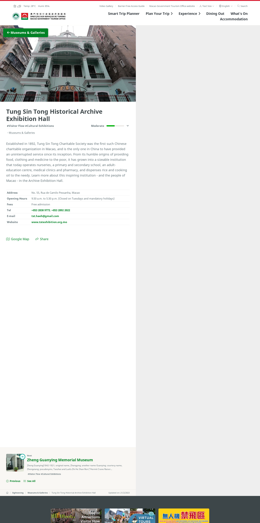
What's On (239, 13)
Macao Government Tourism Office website (172, 6)
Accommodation (234, 19)
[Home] (7, 492)
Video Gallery (106, 6)
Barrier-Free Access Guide (131, 6)
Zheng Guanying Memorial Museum (60, 459)
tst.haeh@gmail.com (45, 216)
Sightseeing (18, 492)
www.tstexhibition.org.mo (49, 222)
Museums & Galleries (38, 492)
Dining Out (215, 13)
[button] (207, 6)
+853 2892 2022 (60, 210)
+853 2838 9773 (40, 210)
